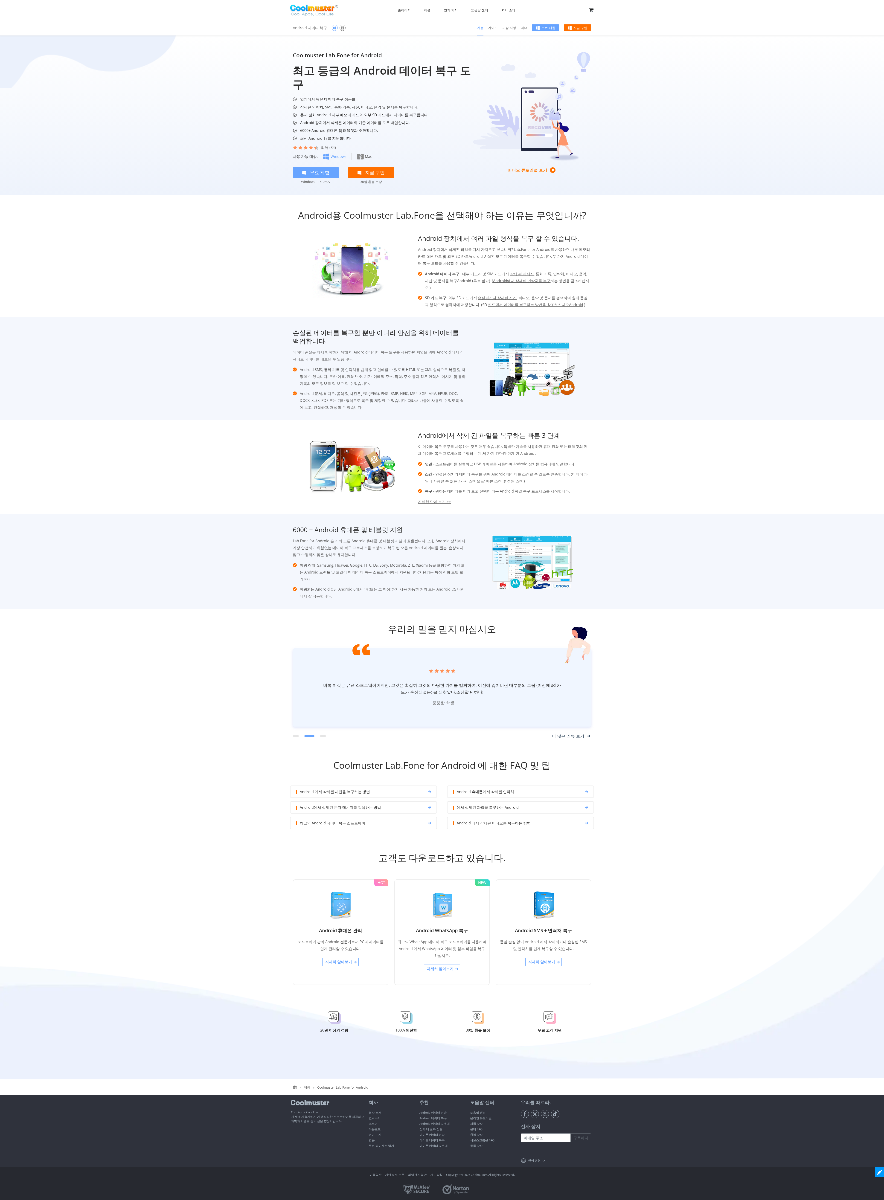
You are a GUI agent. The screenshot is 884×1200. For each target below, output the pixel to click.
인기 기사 (375, 1135)
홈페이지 (404, 10)
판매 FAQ (476, 1129)
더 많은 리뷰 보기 (568, 736)
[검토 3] (321, 736)
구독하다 (580, 1137)
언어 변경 (534, 1160)
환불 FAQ (476, 1135)
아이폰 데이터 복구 (432, 1140)
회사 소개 (375, 1112)
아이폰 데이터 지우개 (433, 1146)
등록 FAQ (476, 1146)
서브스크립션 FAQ (482, 1140)
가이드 (493, 28)
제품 (307, 1087)
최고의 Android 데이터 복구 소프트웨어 (332, 823)
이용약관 (375, 1175)
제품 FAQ (476, 1124)
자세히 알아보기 (338, 961)
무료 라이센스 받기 (381, 1146)
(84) (328, 147)
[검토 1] (296, 736)
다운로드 (375, 1129)
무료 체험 (548, 28)
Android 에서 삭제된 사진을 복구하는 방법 (335, 791)
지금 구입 (580, 28)
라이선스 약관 (417, 1175)
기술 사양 (509, 28)
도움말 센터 (478, 1112)
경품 (372, 1140)
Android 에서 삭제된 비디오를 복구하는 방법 (494, 823)
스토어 (373, 1124)
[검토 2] (307, 736)
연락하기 (375, 1118)
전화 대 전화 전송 (430, 1129)
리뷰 (524, 28)
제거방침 (436, 1175)
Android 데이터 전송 (433, 1112)
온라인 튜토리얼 (481, 1118)
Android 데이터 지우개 (434, 1124)
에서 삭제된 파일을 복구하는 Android (488, 807)
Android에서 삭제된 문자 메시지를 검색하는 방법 (340, 807)
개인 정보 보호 (394, 1175)
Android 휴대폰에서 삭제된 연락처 (485, 791)
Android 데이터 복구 (433, 1118)
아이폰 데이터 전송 (432, 1135)
